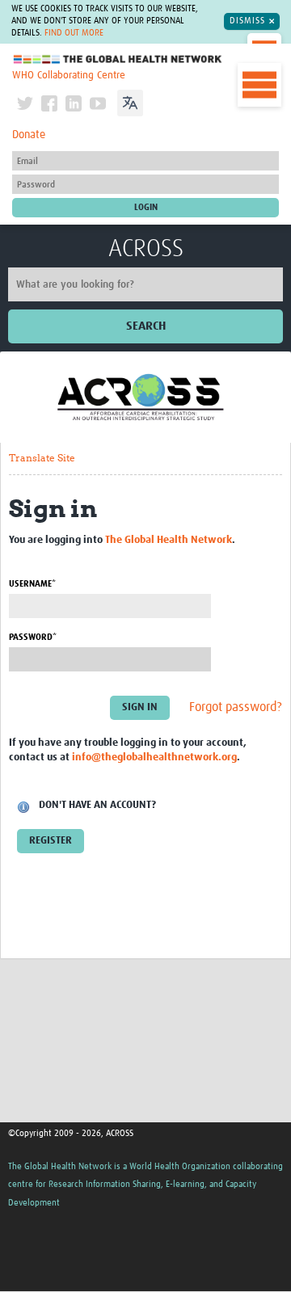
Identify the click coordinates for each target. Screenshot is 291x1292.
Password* (33, 637)
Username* (32, 583)
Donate (28, 135)
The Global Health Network (118, 59)
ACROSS (145, 249)
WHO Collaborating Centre (68, 75)
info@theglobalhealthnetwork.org (154, 757)
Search (146, 326)
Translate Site (42, 458)
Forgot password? (235, 707)
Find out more (73, 33)
